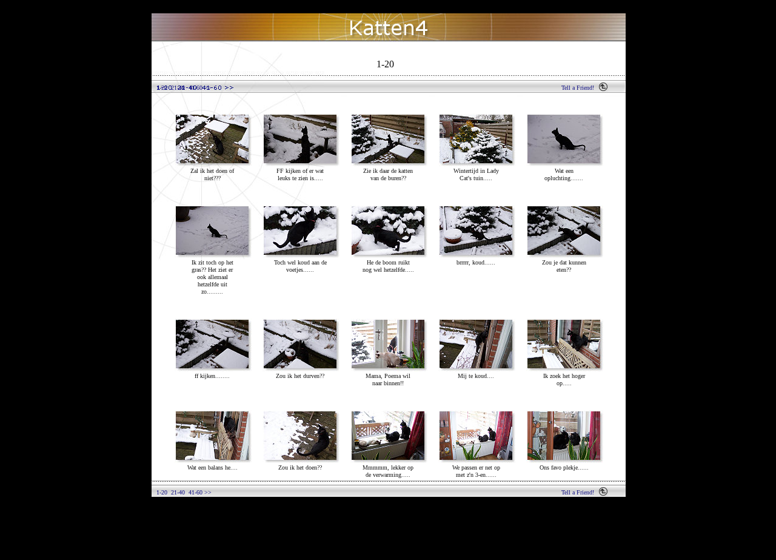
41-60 (195, 87)
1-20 (161, 87)
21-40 (178, 87)
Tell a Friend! (577, 87)
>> (207, 87)
